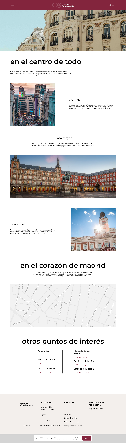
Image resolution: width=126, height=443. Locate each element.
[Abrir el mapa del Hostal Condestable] (51, 410)
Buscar (87, 438)
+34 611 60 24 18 (45, 421)
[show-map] (63, 305)
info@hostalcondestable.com (50, 426)
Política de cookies (70, 418)
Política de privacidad (71, 422)
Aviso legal (67, 414)
